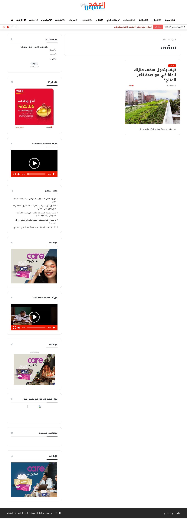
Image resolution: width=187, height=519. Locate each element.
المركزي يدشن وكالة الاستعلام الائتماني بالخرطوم (133, 27)
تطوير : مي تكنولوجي (172, 513)
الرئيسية (169, 20)
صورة (52, 50)
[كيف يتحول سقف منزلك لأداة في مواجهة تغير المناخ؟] (152, 107)
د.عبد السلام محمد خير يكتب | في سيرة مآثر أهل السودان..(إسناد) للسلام (36, 214)
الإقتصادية (128, 20)
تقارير (98, 20)
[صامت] (18, 174)
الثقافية (86, 20)
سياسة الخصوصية (37, 513)
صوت (52, 54)
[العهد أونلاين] (93, 6)
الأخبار (156, 20)
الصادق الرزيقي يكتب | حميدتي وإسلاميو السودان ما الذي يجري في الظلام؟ (34, 207)
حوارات (72, 20)
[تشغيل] (54, 174)
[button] (34, 163)
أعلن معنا (25, 513)
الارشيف (20, 20)
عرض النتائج (34, 66)
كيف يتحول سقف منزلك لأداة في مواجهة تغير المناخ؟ (155, 75)
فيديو (52, 59)
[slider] (36, 174)
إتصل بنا (18, 513)
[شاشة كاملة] (14, 174)
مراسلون (45, 20)
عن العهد (49, 513)
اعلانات (32, 20)
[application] (34, 163)
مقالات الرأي (112, 20)
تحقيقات (59, 20)
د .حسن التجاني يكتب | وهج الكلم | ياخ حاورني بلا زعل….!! (35, 221)
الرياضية (142, 20)
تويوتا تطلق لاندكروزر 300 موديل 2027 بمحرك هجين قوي (34, 200)
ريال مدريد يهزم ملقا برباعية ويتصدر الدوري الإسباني (35, 227)
